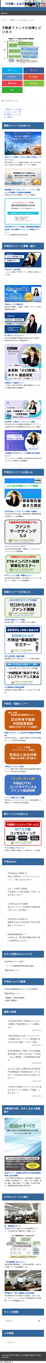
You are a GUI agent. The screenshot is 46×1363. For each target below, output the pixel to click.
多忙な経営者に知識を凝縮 (15, 656)
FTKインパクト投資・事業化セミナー (19, 575)
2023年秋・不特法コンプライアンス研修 (20, 422)
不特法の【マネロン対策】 (15, 766)
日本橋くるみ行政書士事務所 (23, 3)
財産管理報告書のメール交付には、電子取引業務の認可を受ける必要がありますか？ (24, 937)
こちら (17, 970)
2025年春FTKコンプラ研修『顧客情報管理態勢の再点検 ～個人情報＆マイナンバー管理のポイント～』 (23, 229)
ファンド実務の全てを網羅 (15, 798)
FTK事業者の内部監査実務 (14, 687)
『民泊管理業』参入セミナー (15, 1262)
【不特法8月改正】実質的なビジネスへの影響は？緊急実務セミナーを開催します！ (24, 1024)
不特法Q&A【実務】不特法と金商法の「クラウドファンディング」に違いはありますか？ (24, 876)
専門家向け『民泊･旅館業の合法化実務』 (20, 1293)
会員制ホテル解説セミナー (15, 383)
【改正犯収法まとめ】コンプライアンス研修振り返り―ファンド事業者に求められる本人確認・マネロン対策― (24, 1039)
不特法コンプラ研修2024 (14, 304)
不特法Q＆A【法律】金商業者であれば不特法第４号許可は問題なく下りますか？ (24, 922)
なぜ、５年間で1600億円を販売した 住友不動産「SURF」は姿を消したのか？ (24, 892)
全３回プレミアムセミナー (15, 335)
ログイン (11, 1342)
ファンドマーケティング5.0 (15, 546)
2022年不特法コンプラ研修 (15, 620)
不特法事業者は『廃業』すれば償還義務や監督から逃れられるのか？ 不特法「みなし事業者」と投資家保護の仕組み (24, 1055)
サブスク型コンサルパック (15, 848)
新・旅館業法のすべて (13, 1226)
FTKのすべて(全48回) (13, 269)
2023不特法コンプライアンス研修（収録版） (21, 511)
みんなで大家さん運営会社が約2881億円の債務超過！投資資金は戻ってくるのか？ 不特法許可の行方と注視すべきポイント (24, 1073)
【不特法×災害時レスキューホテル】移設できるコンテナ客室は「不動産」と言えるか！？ (24, 1090)
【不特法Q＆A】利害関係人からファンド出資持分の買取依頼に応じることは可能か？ (24, 907)
